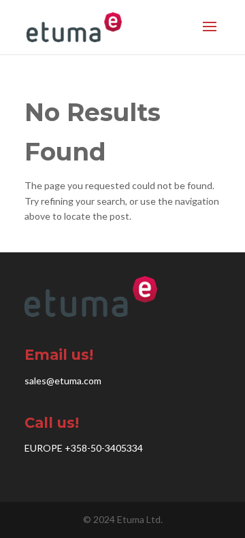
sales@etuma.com (62, 380)
